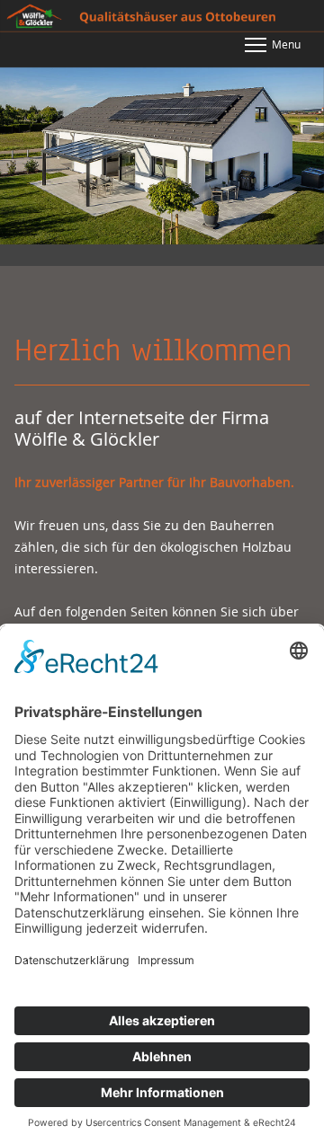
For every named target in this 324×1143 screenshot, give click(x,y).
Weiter (297, 158)
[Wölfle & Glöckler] (162, 19)
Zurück (27, 158)
